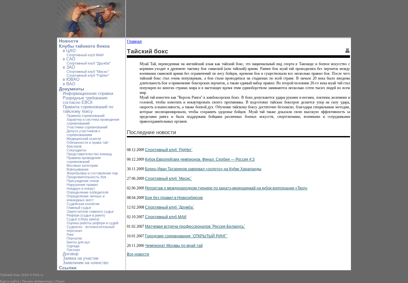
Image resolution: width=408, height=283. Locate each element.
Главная (134, 41)
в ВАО (69, 84)
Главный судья (79, 208)
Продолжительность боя (86, 177)
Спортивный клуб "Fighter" (88, 75)
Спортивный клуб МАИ (85, 55)
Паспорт (73, 250)
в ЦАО (69, 51)
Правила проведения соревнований (84, 160)
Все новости (138, 254)
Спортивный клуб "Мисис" (88, 71)
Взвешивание (78, 169)
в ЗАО (69, 67)
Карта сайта (9, 281)
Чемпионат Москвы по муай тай (174, 245)
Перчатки (74, 238)
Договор (70, 254)
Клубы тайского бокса (84, 46)
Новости (68, 40)
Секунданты (76, 150)
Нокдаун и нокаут (81, 188)
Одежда (73, 246)
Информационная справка (88, 93)
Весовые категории (82, 165)
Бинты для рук (78, 242)
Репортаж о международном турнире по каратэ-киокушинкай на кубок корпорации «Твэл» (226, 188)
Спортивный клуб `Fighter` (169, 150)
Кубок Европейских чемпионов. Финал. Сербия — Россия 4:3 (200, 159)
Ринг (70, 234)
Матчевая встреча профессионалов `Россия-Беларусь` (195, 226)
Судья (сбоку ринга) (83, 219)
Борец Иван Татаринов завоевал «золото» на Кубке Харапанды (203, 169)
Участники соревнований (87, 127)
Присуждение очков (83, 181)
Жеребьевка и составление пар (92, 173)
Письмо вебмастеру (37, 281)
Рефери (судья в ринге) (86, 215)
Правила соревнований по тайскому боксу (88, 109)
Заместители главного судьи (90, 211)
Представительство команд (89, 154)
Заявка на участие (80, 258)
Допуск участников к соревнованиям (83, 133)
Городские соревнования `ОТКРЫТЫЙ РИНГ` (186, 236)
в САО (69, 59)
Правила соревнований (86, 116)
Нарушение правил (82, 185)
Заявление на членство (85, 263)
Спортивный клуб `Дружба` (169, 207)
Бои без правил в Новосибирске (174, 197)
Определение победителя (87, 192)
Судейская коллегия (83, 204)
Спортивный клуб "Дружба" (89, 63)
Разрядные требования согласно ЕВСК (85, 100)
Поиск (59, 281)
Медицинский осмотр (84, 139)
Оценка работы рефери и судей (92, 223)
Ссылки (67, 267)
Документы (71, 88)
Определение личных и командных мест (86, 198)
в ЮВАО (71, 79)
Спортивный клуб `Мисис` (168, 178)
